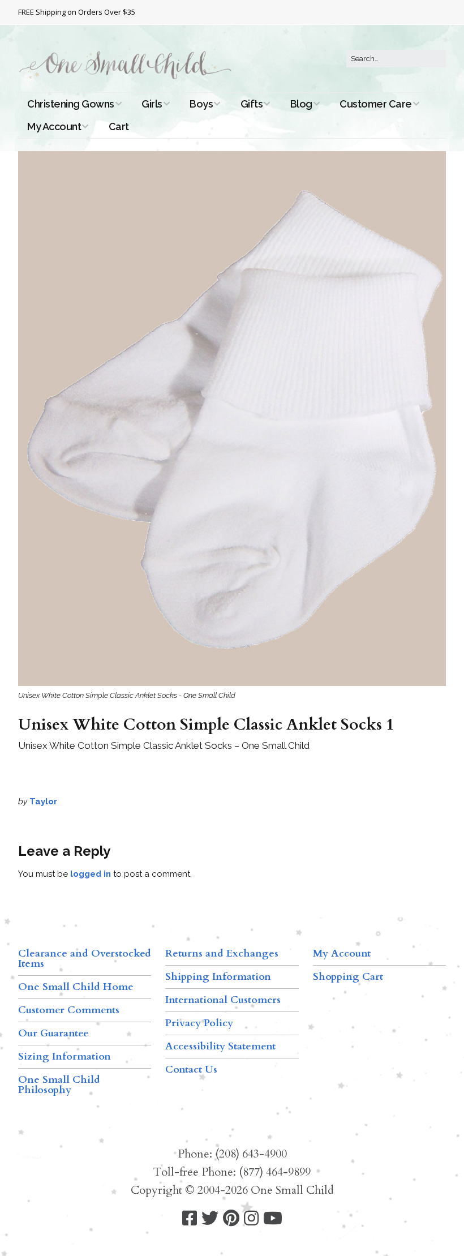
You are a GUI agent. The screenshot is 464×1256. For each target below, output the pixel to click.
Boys (201, 104)
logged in (90, 874)
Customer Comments (68, 1010)
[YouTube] (272, 1218)
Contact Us (191, 1069)
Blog (301, 104)
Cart (119, 126)
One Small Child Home (76, 987)
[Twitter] (209, 1218)
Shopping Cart (348, 977)
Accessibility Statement (220, 1046)
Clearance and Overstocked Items (84, 958)
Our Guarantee (53, 1033)
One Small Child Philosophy (59, 1085)
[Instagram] (251, 1218)
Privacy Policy (199, 1023)
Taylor (43, 801)
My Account (54, 126)
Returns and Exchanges (221, 953)
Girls (151, 104)
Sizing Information (64, 1056)
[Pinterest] (231, 1218)
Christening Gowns (70, 104)
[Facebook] (189, 1218)
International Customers (223, 1000)
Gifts (251, 104)
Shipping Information (218, 977)
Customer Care (376, 104)
